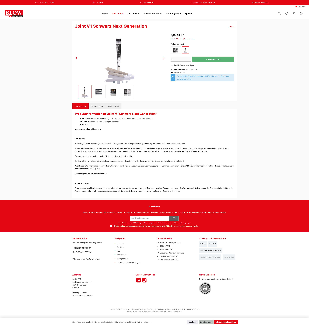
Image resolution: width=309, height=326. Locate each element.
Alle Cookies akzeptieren (226, 322)
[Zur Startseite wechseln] (14, 14)
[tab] (80, 106)
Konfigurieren (206, 322)
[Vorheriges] (77, 58)
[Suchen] (279, 13)
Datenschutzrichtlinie (165, 223)
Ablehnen (193, 322)
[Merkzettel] (287, 13)
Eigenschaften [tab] (97, 106)
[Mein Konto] (294, 13)
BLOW (231, 26)
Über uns (120, 243)
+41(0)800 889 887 (81, 247)
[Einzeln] (185, 50)
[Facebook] (138, 280)
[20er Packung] (176, 50)
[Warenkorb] (301, 13)
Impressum (121, 255)
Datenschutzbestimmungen (132, 226)
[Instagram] (144, 280)
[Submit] (174, 218)
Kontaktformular (93, 259)
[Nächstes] (164, 58)
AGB (167, 226)
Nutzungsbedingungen (182, 223)
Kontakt (120, 247)
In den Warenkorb (213, 59)
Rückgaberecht (123, 258)
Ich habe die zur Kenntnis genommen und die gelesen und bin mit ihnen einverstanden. (156, 226)
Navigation (120, 238)
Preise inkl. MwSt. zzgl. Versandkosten (182, 39)
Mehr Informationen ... (143, 322)
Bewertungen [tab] (113, 106)
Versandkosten (149, 309)
